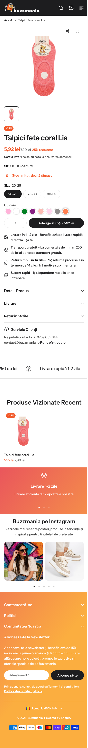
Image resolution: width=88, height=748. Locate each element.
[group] (23, 560)
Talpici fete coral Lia (19, 454)
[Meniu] (81, 7)
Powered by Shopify (56, 718)
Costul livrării (13, 157)
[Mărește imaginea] (44, 64)
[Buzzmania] (22, 8)
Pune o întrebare (52, 342)
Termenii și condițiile (62, 686)
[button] (67, 31)
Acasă (8, 20)
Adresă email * (19, 675)
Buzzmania (33, 718)
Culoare (10, 205)
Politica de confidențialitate (23, 691)
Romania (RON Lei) (42, 708)
